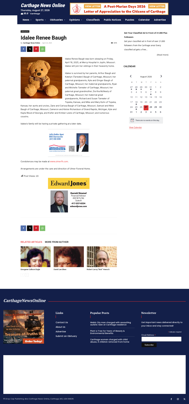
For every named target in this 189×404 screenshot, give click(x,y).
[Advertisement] (94, 374)
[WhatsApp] (42, 49)
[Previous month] (130, 76)
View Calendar (135, 127)
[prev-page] (22, 275)
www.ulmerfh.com (59, 161)
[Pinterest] (36, 49)
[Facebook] (23, 49)
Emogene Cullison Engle (30, 269)
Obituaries (25, 31)
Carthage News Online (31, 43)
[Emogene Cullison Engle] (36, 256)
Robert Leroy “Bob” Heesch (98, 269)
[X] (30, 49)
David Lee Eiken (60, 269)
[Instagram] (178, 399)
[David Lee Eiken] (69, 256)
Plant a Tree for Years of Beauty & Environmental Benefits (107, 332)
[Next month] (161, 76)
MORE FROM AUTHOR (56, 242)
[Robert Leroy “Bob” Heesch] (102, 256)
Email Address (149, 335)
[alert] (146, 120)
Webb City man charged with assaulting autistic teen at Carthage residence (110, 323)
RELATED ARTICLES (31, 242)
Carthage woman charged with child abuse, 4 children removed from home (109, 340)
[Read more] (162, 54)
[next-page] (27, 275)
